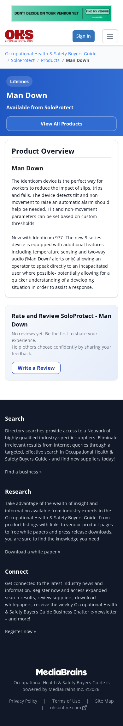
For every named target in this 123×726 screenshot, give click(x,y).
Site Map (104, 701)
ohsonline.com (66, 708)
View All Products (61, 123)
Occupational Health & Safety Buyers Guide (51, 54)
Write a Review (36, 367)
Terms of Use (66, 701)
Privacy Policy (23, 701)
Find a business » (23, 472)
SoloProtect (23, 60)
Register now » (20, 631)
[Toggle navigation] (110, 36)
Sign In (83, 36)
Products (50, 60)
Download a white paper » (32, 552)
